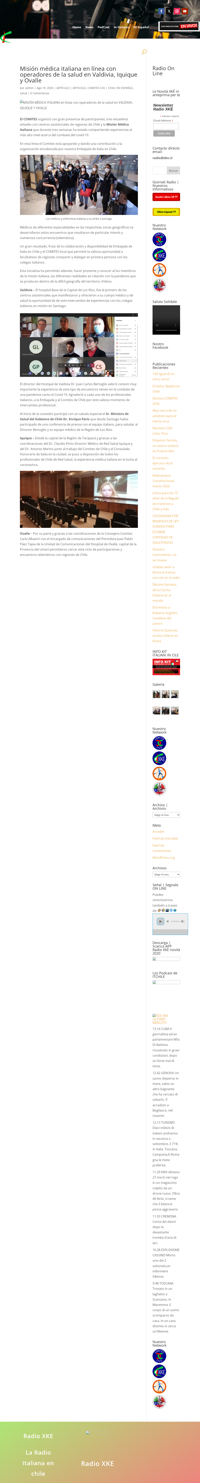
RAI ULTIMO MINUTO (160, 1019)
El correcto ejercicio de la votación (163, 463)
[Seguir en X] (169, 11)
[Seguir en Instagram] (177, 11)
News (89, 27)
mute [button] (168, 921)
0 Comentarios (39, 93)
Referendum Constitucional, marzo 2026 (164, 480)
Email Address (163, 120)
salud (23, 93)
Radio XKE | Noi (133, 42)
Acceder (158, 831)
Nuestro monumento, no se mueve (165, 554)
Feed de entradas (165, 838)
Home (76, 27)
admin (29, 88)
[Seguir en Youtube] (185, 11)
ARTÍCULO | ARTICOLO (71, 88)
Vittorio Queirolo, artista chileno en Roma (165, 635)
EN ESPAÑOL (124, 88)
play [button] (160, 921)
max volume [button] (182, 921)
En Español (141, 27)
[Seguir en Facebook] (161, 11)
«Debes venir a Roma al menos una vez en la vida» (166, 572)
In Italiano (121, 27)
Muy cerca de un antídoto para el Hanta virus (165, 415)
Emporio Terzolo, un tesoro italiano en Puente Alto (166, 445)
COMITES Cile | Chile (101, 88)
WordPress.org (164, 857)
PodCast (104, 27)
